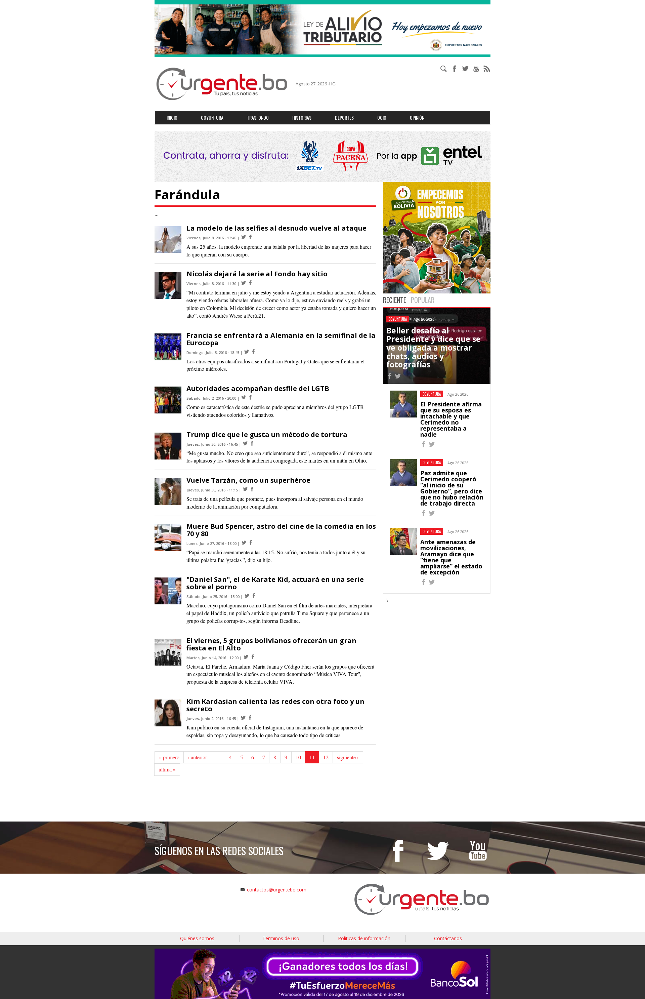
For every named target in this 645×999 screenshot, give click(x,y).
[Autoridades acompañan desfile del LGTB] (243, 397)
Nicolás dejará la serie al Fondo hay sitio (257, 273)
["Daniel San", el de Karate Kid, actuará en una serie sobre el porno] (247, 595)
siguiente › (348, 757)
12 (326, 757)
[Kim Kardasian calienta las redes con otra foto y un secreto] (243, 717)
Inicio (172, 117)
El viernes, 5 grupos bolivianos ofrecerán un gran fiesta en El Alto (271, 644)
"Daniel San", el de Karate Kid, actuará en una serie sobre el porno (275, 583)
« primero (169, 757)
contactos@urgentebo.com (276, 889)
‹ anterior (197, 757)
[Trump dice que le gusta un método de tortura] (245, 443)
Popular (422, 300)
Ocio (381, 117)
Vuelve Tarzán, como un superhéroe (248, 480)
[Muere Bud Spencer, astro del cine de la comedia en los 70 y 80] (244, 542)
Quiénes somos (197, 938)
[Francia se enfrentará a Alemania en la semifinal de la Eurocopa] (246, 351)
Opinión (417, 117)
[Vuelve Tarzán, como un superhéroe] (245, 489)
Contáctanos (448, 938)
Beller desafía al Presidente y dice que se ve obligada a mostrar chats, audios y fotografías (433, 347)
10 (298, 757)
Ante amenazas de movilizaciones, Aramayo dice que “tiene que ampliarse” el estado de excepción (451, 557)
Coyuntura (212, 117)
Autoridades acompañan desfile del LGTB (257, 388)
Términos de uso (280, 938)
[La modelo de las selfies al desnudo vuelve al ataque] (243, 237)
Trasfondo (258, 117)
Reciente (394, 300)
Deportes (344, 117)
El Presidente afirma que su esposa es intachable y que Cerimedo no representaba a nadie (451, 419)
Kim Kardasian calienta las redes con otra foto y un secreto (275, 705)
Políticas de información (364, 938)
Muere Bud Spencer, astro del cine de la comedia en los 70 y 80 (281, 530)
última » (167, 769)
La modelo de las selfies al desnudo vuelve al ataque (276, 228)
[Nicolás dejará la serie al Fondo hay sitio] (243, 282)
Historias (301, 117)
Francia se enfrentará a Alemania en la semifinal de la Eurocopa (281, 339)
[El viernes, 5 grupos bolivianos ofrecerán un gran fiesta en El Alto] (246, 657)
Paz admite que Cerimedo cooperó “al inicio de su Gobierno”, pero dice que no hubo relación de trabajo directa (451, 488)
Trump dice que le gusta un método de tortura (266, 434)
